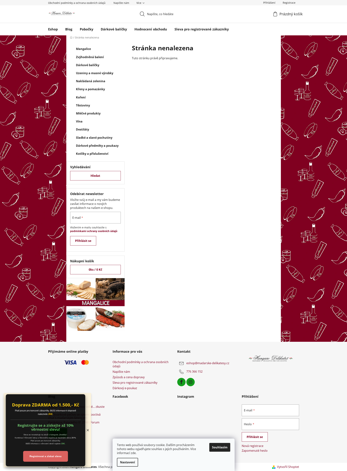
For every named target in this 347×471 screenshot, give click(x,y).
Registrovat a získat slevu (46, 456)
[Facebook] (181, 382)
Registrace (289, 2)
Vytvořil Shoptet (288, 467)
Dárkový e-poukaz (125, 388)
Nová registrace (252, 446)
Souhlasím (220, 447)
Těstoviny (83, 105)
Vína (79, 121)
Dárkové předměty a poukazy (97, 146)
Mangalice (83, 49)
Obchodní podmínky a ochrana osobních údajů (76, 3)
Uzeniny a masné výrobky (94, 73)
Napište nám (121, 3)
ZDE (50, 414)
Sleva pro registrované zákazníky (135, 383)
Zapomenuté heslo (255, 451)
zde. (133, 453)
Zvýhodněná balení (90, 57)
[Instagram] (190, 382)
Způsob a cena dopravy (129, 377)
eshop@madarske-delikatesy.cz (207, 363)
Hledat (95, 176)
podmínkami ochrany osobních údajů (93, 231)
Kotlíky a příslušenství (92, 154)
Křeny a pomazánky (90, 89)
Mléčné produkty (88, 113)
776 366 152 (194, 372)
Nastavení (127, 462)
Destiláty (82, 129)
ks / (95, 270)
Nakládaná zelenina (90, 81)
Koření (81, 97)
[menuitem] (52, 29)
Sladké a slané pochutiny (94, 138)
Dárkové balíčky (87, 65)
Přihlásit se (83, 241)
